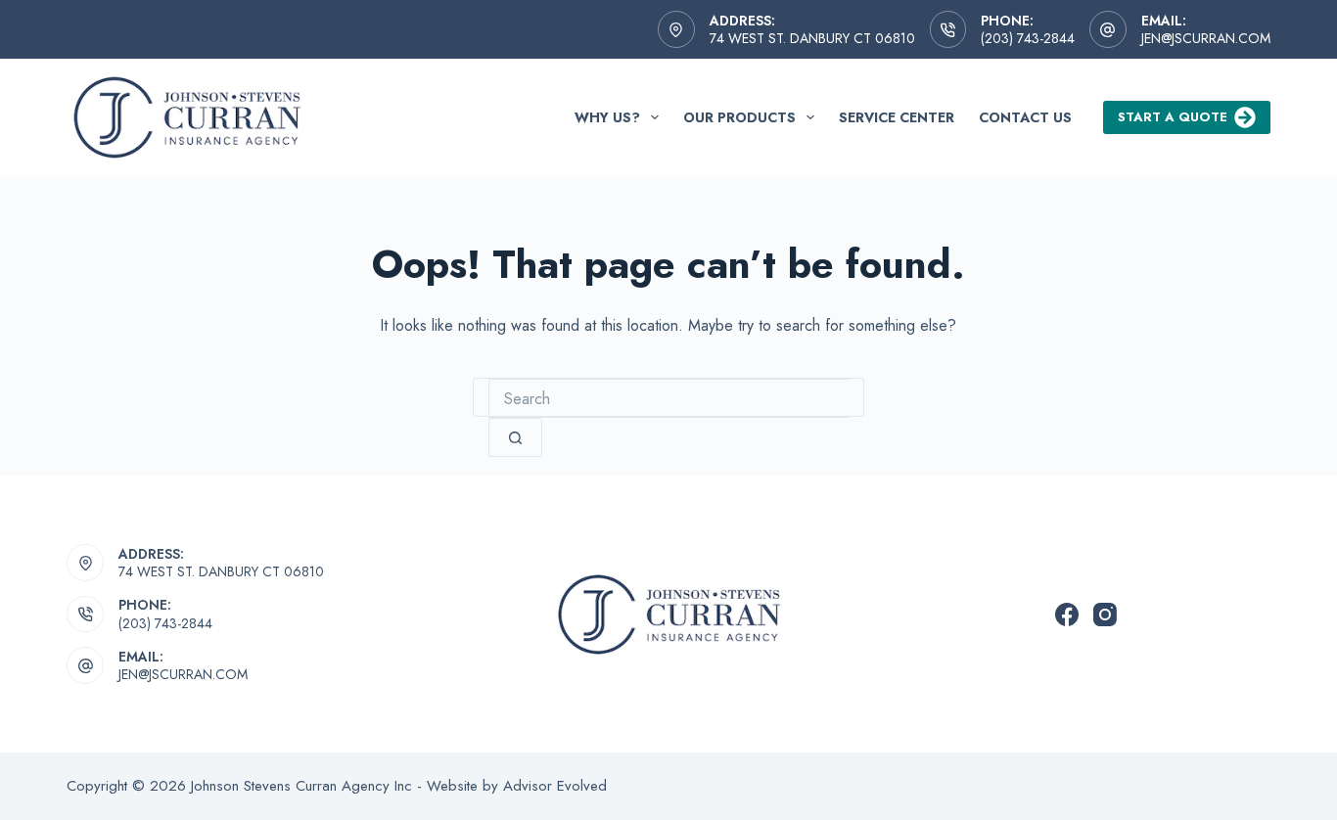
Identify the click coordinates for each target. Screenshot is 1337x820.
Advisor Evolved (555, 786)
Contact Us (1025, 117)
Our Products (739, 117)
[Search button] (515, 437)
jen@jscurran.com (1205, 38)
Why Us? (607, 117)
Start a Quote (1172, 117)
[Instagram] (1105, 614)
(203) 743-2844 (1028, 38)
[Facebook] (1067, 614)
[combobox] (668, 398)
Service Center (896, 117)
